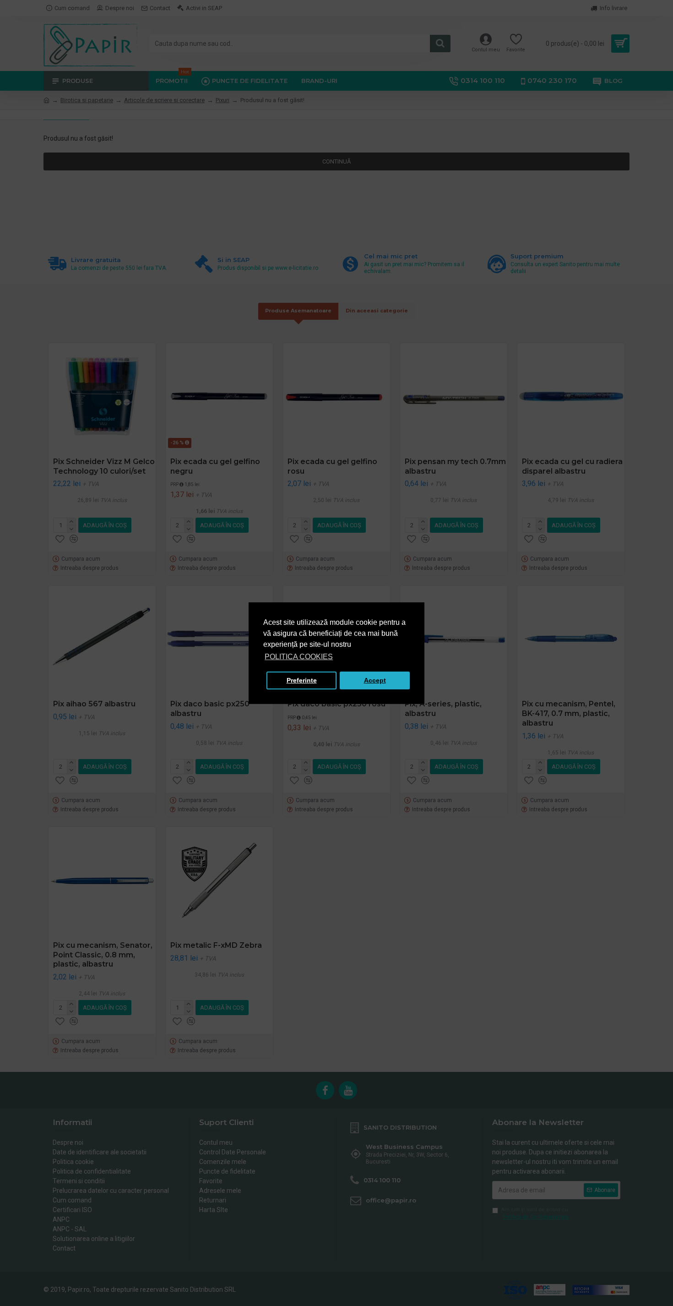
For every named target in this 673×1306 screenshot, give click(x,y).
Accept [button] (375, 680)
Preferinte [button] (302, 680)
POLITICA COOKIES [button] (299, 657)
